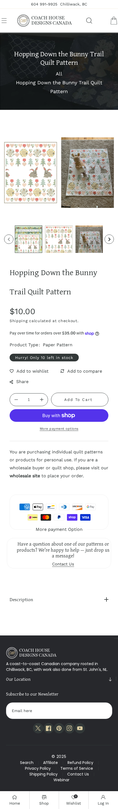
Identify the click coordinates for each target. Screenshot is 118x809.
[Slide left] (8, 239)
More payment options (59, 429)
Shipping (19, 321)
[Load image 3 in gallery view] (89, 239)
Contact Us (78, 774)
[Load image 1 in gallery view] (28, 239)
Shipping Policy (43, 774)
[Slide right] (109, 239)
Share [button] (22, 381)
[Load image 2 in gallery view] (58, 239)
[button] (4, 20)
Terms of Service (76, 768)
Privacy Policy (38, 768)
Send (102, 710)
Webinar (61, 780)
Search (26, 762)
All (59, 74)
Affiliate (50, 762)
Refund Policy (80, 762)
